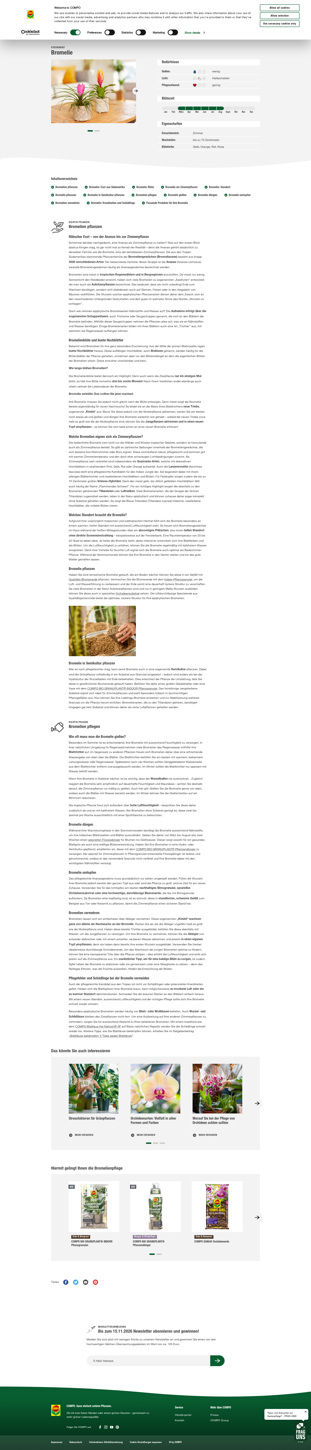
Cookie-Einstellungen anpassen (146, 1442)
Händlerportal (183, 1415)
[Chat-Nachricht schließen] (305, 1412)
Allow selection (280, 16)
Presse (214, 1415)
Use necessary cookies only (279, 23)
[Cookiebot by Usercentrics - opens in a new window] (30, 32)
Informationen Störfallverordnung (106, 1442)
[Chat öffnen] (300, 1432)
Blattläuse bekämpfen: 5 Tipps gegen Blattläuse (101, 1036)
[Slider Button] (136, 90)
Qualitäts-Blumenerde (83, 579)
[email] (86, 1282)
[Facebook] (100, 1427)
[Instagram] (106, 1427)
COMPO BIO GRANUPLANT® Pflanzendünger (165, 849)
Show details (192, 32)
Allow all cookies (280, 8)
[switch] (110, 32)
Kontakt (179, 1420)
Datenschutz (75, 1442)
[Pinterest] (117, 1427)
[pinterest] (95, 1282)
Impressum (56, 1442)
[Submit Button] (217, 1360)
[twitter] (76, 1282)
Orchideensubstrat (127, 593)
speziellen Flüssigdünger (104, 840)
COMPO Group (219, 1420)
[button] (90, 131)
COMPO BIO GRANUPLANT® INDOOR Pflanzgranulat (122, 688)
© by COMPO (175, 1442)
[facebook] (66, 1282)
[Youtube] (111, 1427)
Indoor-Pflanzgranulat (178, 579)
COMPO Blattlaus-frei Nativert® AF (98, 1026)
